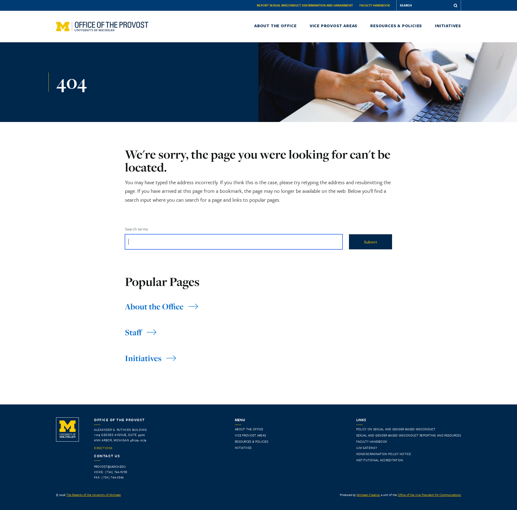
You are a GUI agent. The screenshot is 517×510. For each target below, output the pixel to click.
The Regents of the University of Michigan (93, 494)
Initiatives (448, 26)
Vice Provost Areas (333, 26)
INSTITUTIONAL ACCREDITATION (379, 460)
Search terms (136, 229)
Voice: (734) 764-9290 (110, 472)
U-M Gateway (366, 447)
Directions (103, 448)
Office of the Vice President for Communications (429, 494)
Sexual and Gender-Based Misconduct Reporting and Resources (408, 435)
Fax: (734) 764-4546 (109, 477)
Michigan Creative (368, 494)
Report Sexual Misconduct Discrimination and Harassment (305, 5)
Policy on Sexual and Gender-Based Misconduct (396, 429)
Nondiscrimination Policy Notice (383, 454)
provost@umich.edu (109, 466)
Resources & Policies (396, 26)
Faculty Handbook (374, 5)
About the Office (275, 26)
